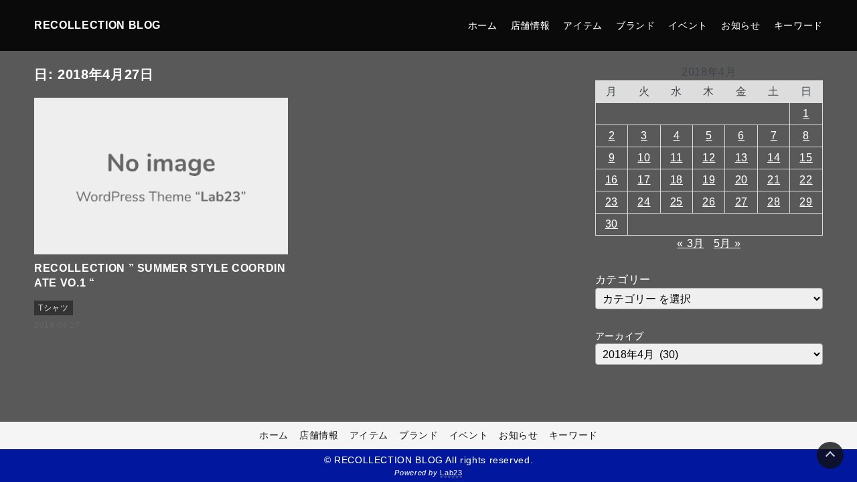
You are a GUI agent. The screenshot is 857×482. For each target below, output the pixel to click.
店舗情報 (530, 25)
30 (611, 224)
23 (611, 202)
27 (741, 202)
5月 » (727, 243)
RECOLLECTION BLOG (97, 25)
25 (676, 202)
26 (708, 202)
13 (741, 157)
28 (773, 202)
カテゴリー (623, 279)
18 (676, 179)
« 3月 (690, 243)
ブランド (635, 25)
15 (805, 157)
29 (805, 202)
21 (773, 179)
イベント (688, 25)
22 (805, 179)
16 (611, 179)
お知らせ (741, 25)
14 (773, 157)
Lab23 (451, 473)
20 (741, 179)
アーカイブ (619, 336)
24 (643, 202)
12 (708, 157)
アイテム (583, 25)
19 (708, 179)
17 (643, 179)
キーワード (798, 25)
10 (643, 157)
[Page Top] (830, 455)
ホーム (482, 25)
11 (676, 157)
